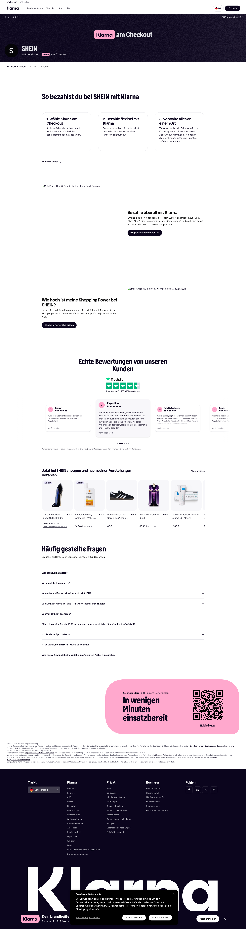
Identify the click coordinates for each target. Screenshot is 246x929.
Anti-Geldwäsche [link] (75, 823)
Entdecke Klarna (35, 8)
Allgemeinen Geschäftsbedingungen (39, 753)
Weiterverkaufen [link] (74, 819)
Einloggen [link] (111, 793)
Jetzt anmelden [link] (207, 918)
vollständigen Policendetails (162, 755)
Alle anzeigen (198, 471)
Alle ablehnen (134, 917)
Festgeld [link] (110, 823)
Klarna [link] (72, 782)
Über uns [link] (71, 788)
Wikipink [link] (71, 841)
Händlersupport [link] (153, 788)
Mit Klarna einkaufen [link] (116, 797)
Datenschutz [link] (73, 810)
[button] (218, 8)
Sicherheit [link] (72, 806)
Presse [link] (70, 801)
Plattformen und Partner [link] (157, 810)
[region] (124, 907)
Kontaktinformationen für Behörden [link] (83, 850)
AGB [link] (69, 797)
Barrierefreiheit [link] (74, 832)
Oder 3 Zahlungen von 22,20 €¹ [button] (55, 527)
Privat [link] (111, 782)
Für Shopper (11, 2)
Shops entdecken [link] (115, 806)
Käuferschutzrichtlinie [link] (117, 810)
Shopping (50, 8)
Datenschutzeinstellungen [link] (119, 828)
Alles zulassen (160, 917)
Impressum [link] (72, 836)
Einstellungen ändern (88, 917)
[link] (189, 790)
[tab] (16, 66)
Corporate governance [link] (77, 854)
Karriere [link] (71, 793)
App (60, 8)
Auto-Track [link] (72, 828)
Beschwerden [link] (113, 815)
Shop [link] (7, 17)
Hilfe (68, 8)
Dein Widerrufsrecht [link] (116, 832)
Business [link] (153, 782)
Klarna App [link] (112, 801)
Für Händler (24, 2)
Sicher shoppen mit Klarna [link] (119, 819)
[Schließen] (174, 893)
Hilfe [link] (109, 788)
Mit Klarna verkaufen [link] (155, 797)
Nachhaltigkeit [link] (73, 815)
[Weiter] (200, 504)
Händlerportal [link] (152, 793)
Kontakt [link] (70, 845)
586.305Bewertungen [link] (130, 391)
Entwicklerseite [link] (153, 801)
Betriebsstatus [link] (153, 806)
